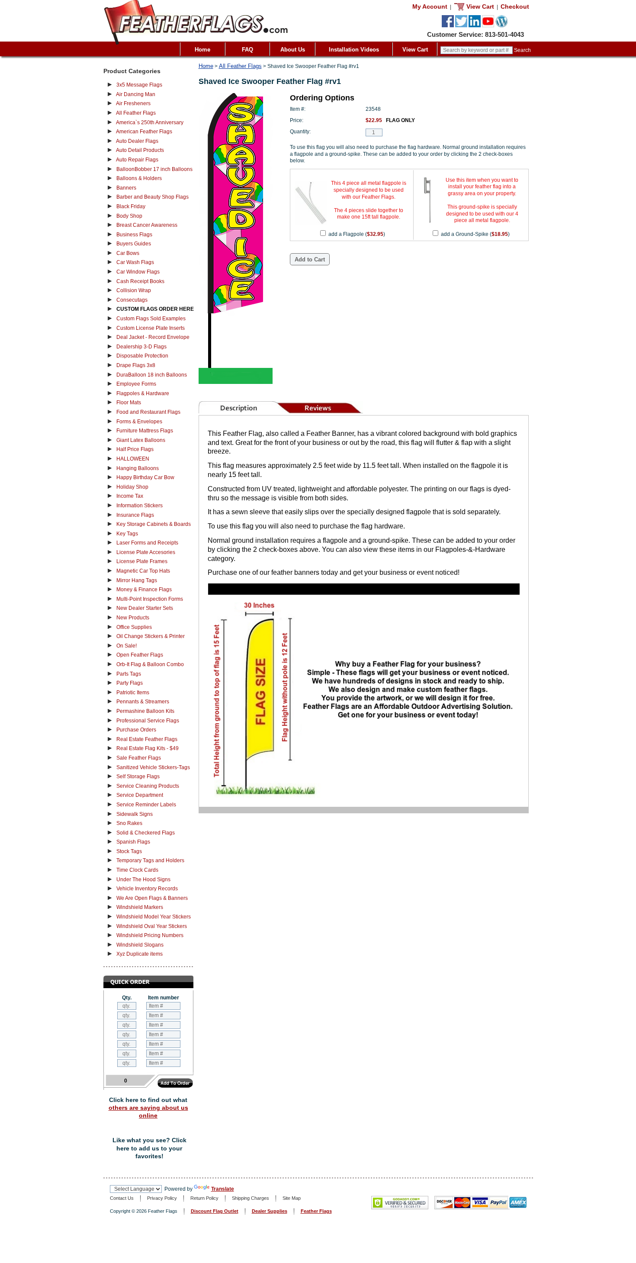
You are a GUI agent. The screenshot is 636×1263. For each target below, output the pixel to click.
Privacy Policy (162, 1198)
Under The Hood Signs (143, 879)
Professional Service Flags (147, 721)
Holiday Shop (132, 487)
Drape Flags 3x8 (135, 365)
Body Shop (129, 216)
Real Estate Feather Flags (146, 739)
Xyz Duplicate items (139, 954)
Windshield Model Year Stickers (153, 917)
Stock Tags (129, 851)
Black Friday (130, 206)
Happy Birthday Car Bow (145, 477)
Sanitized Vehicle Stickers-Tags (153, 767)
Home (202, 49)
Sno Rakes (129, 823)
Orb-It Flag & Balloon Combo (150, 664)
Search (522, 50)
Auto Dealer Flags (137, 141)
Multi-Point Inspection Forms (149, 599)
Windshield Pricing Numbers (149, 935)
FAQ (247, 49)
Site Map (292, 1198)
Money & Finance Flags (144, 589)
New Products (132, 618)
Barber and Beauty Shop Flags (152, 197)
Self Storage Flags (138, 776)
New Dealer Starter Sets (144, 608)
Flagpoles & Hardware (142, 393)
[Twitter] (461, 26)
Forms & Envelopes (139, 422)
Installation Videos (354, 49)
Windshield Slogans (140, 945)
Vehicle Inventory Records (147, 889)
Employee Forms (136, 384)
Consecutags (132, 300)
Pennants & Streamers (142, 702)
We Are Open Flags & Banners (152, 898)
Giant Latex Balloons (140, 440)
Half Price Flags (135, 449)
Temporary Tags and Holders (150, 860)
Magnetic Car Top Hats (143, 571)
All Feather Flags (136, 113)
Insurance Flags (135, 515)
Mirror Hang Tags (136, 580)
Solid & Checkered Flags (145, 833)
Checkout (515, 6)
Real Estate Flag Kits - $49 (147, 748)
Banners (126, 188)
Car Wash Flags (135, 262)
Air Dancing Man (135, 94)
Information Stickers (139, 506)
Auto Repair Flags (137, 160)
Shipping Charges (250, 1198)
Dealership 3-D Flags (141, 347)
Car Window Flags (138, 272)
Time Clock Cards (137, 870)
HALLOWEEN (132, 459)
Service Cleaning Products (147, 786)
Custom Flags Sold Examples (151, 319)
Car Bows (127, 253)
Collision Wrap (133, 290)
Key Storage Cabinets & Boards (153, 524)
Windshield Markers (139, 907)
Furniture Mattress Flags (144, 431)
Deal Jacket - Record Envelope (153, 337)
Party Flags (129, 683)
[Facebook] (448, 26)
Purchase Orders (136, 730)
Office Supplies (134, 627)
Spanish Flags (133, 842)
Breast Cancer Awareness (146, 225)
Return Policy (204, 1198)
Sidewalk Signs (134, 814)
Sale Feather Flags (138, 758)
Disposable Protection (142, 356)
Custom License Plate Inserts (150, 328)
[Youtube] (488, 26)
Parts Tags (128, 674)
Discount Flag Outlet (214, 1211)
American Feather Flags (144, 132)
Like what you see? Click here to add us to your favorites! (149, 1148)
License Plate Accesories (145, 552)
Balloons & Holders (139, 178)
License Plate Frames (141, 561)
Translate (222, 1189)
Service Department (139, 795)
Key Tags (127, 534)
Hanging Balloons (137, 468)
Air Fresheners (133, 103)
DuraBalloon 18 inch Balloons (151, 375)
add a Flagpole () (356, 234)
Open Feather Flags (139, 655)
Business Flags (134, 235)
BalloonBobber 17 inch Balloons (154, 169)
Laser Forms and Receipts (147, 543)
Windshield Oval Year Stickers (151, 926)
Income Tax (129, 496)
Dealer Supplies (269, 1211)
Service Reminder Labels (146, 805)
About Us (292, 49)
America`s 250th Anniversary (149, 122)
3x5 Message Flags (139, 85)
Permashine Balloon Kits (145, 711)
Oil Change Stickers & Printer (150, 636)
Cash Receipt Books (140, 281)
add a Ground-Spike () (475, 234)
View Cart (415, 49)
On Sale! (126, 646)
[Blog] (501, 26)
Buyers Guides (133, 244)
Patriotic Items (132, 692)
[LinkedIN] (475, 26)
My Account (429, 6)
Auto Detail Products (140, 150)
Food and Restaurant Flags (148, 412)
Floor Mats (128, 403)
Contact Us (122, 1198)
